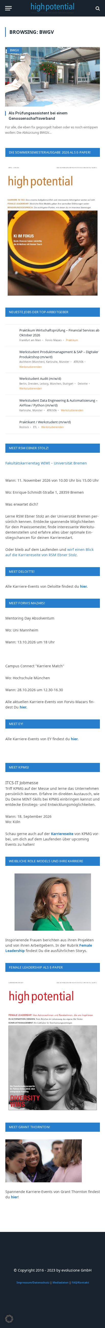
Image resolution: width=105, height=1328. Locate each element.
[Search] (97, 8)
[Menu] (8, 8)
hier (14, 1197)
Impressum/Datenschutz (33, 1282)
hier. (84, 586)
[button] (9, 1319)
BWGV (14, 50)
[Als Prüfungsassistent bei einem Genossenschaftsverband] (52, 77)
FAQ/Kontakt (80, 1282)
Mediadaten (60, 1282)
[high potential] (53, 8)
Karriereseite (62, 833)
